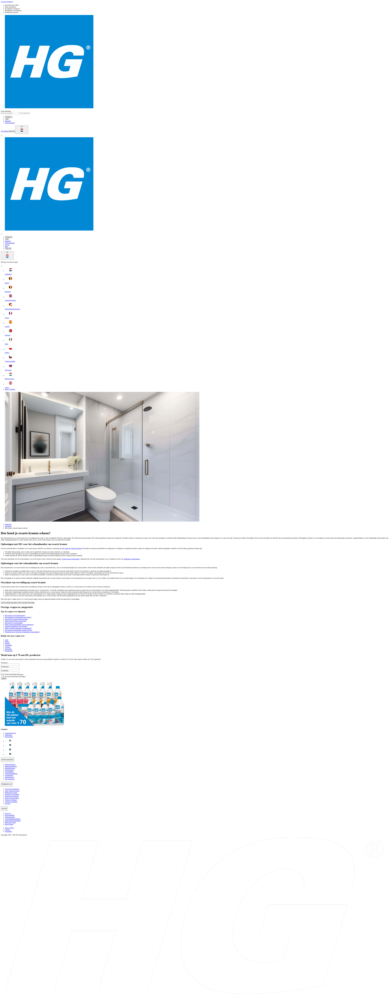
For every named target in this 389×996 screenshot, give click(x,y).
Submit (4, 678)
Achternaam (5, 667)
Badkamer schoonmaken (132, 559)
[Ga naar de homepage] (194, 62)
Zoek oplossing (6, 111)
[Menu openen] (1, 135)
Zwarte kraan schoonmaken (71, 559)
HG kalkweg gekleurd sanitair (72, 548)
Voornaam (4, 663)
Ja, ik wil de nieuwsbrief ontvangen (12, 674)
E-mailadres (4, 670)
